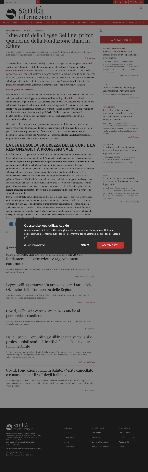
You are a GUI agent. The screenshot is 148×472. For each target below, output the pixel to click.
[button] (35, 245)
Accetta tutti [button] (110, 245)
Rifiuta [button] (85, 245)
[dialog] (74, 236)
